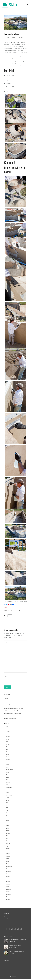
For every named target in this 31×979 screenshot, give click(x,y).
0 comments (7, 39)
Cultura (7, 780)
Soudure (7, 841)
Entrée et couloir (9, 795)
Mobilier (7, 820)
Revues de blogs (9, 787)
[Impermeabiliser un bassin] (15, 101)
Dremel (7, 774)
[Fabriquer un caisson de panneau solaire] (6, 953)
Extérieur (7, 891)
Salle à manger (9, 866)
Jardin (7, 726)
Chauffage (8, 843)
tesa (7, 749)
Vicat (7, 802)
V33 (7, 741)
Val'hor (7, 807)
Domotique (8, 734)
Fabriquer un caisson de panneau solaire (13, 713)
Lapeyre (7, 790)
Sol (6, 815)
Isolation (7, 828)
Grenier (7, 764)
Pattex (7, 810)
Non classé (8, 881)
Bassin (9, 615)
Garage (7, 762)
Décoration (8, 899)
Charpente (8, 731)
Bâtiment (7, 830)
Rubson (7, 800)
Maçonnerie (19, 39)
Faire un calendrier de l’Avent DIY (11, 711)
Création (7, 823)
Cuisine (7, 874)
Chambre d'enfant (9, 769)
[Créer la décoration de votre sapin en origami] (6, 941)
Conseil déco (8, 894)
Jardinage (8, 884)
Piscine (7, 879)
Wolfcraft (8, 782)
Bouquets (8, 876)
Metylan (7, 772)
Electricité (8, 853)
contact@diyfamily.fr (8, 918)
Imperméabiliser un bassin (11, 34)
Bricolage (8, 856)
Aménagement (8, 889)
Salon (7, 869)
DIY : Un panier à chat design (10, 718)
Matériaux (8, 736)
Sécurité (7, 739)
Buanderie (8, 759)
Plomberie (8, 851)
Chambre (7, 863)
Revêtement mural (9, 835)
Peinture (7, 813)
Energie (7, 825)
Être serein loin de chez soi (10, 716)
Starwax (7, 777)
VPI (6, 805)
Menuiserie (8, 848)
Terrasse (8, 752)
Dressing (7, 746)
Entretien (7, 744)
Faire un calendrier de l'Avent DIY (15, 945)
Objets (7, 818)
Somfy (7, 797)
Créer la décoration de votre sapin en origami (14, 708)
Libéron (7, 785)
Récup (7, 838)
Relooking (8, 896)
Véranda (7, 757)
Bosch (7, 729)
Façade (7, 792)
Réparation (8, 833)
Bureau (7, 861)
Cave (7, 767)
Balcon (7, 754)
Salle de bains (8, 871)
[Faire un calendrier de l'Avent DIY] (6, 947)
